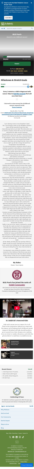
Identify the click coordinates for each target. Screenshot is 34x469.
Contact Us (25, 433)
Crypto (26, 71)
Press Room (15, 433)
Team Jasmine (17, 107)
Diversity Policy (13, 463)
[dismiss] (31, 3)
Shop (7, 433)
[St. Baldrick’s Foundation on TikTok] (23, 437)
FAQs (10, 433)
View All (30, 369)
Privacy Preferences (26, 465)
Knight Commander (17, 285)
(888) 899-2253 (20, 69)
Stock (15, 71)
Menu (2, 28)
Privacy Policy (24, 461)
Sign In (3, 406)
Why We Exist (5, 409)
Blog (2, 428)
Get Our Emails (10, 406)
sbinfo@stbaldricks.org (20, 451)
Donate (17, 64)
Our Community (6, 417)
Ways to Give (5, 424)
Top (30, 406)
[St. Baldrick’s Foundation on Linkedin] (17, 437)
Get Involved (5, 413)
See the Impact (5, 420)
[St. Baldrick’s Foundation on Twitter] (10, 437)
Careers (20, 433)
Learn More (8, 18)
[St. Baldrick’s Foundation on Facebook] (13, 437)
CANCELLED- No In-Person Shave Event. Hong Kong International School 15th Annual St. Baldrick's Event (17, 113)
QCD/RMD (20, 71)
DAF (12, 71)
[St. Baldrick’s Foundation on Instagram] (20, 437)
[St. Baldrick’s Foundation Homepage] (7, 24)
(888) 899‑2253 (11, 451)
